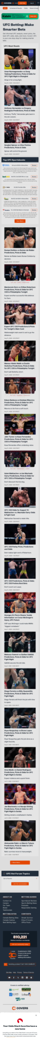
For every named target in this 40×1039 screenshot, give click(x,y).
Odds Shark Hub (10, 1036)
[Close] (36, 1015)
